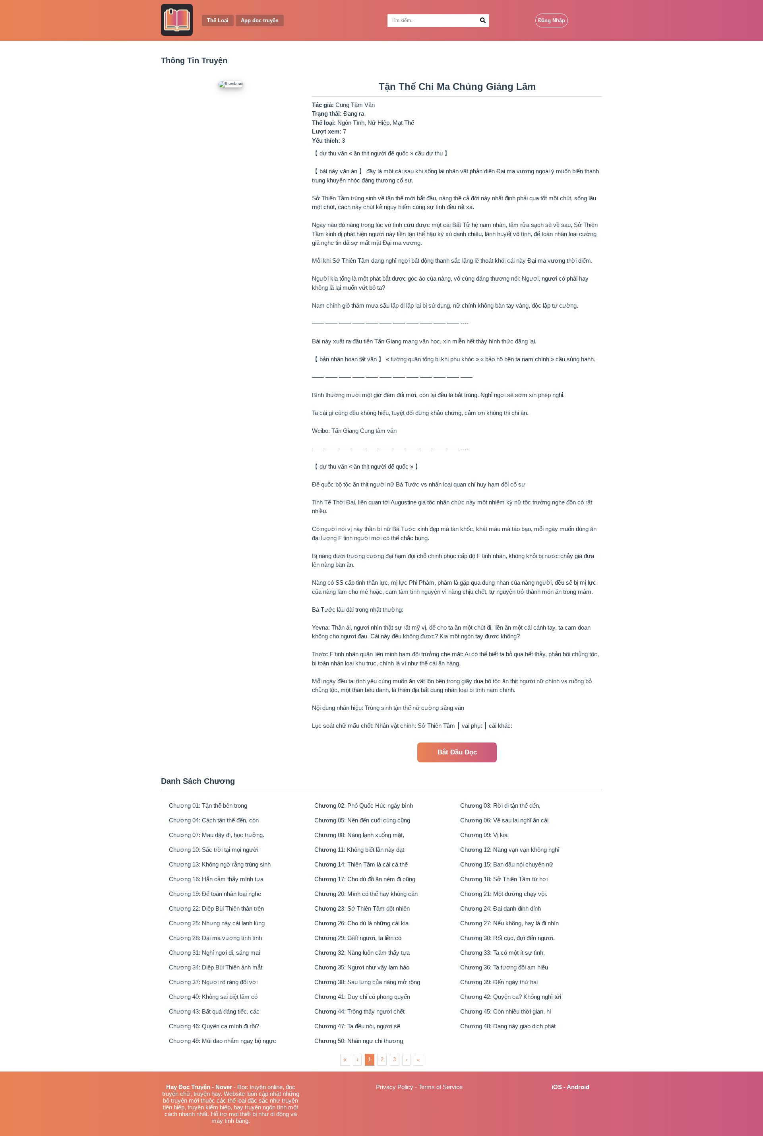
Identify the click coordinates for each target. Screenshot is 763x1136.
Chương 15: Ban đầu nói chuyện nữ (506, 864)
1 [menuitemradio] (369, 1059)
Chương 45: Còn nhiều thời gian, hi (505, 1011)
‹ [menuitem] (357, 1059)
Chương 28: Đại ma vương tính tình (215, 937)
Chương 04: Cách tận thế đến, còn (214, 820)
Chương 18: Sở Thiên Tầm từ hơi (504, 879)
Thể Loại (218, 20)
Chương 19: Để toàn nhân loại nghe (215, 893)
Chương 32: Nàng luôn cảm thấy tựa (362, 952)
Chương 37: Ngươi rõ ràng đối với (213, 982)
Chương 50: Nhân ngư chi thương (358, 1040)
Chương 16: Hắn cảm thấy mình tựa (216, 879)
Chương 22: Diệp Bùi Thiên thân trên (216, 908)
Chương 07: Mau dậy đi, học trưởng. (216, 835)
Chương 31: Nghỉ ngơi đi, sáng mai (214, 952)
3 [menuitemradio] (394, 1059)
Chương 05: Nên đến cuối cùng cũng (362, 820)
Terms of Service (440, 1087)
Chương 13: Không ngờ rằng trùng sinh (220, 864)
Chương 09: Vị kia (483, 835)
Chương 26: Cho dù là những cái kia (361, 923)
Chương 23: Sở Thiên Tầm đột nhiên (362, 908)
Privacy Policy (394, 1087)
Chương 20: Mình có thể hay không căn (366, 893)
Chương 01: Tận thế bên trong (208, 805)
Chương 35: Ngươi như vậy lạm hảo (361, 967)
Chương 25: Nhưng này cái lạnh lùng (217, 923)
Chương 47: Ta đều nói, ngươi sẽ (357, 1026)
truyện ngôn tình (266, 1107)
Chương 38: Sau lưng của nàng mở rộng (367, 982)
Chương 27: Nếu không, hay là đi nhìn (509, 923)
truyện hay (207, 1093)
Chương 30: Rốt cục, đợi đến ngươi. (507, 937)
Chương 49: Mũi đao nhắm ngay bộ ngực (222, 1040)
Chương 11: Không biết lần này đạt (359, 849)
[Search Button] (483, 20)
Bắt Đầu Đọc (457, 752)
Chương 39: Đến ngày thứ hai (499, 982)
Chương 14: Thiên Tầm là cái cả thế (361, 864)
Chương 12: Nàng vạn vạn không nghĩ (510, 849)
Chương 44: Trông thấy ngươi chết (359, 1011)
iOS (557, 1087)
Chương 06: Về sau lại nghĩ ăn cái (504, 820)
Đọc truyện (251, 1087)
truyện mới (185, 1100)
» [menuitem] (418, 1059)
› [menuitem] (406, 1059)
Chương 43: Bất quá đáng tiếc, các (214, 1011)
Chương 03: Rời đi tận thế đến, (500, 805)
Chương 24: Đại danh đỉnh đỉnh (500, 908)
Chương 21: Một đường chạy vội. (503, 893)
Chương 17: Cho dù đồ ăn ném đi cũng (364, 879)
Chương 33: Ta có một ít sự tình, (502, 952)
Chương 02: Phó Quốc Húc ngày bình (363, 805)
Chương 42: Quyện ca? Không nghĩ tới (510, 996)
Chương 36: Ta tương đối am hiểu (504, 967)
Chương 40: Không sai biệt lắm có (213, 996)
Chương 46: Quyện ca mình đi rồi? (214, 1026)
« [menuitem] (345, 1059)
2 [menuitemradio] (382, 1059)
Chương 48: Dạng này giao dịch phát (508, 1026)
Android (578, 1087)
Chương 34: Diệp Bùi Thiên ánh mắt (215, 967)
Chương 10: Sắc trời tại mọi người (213, 849)
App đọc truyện (260, 20)
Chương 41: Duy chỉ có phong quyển (362, 996)
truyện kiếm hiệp (209, 1107)
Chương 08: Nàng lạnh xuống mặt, (359, 835)
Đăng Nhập (551, 20)
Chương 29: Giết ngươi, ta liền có (357, 937)
